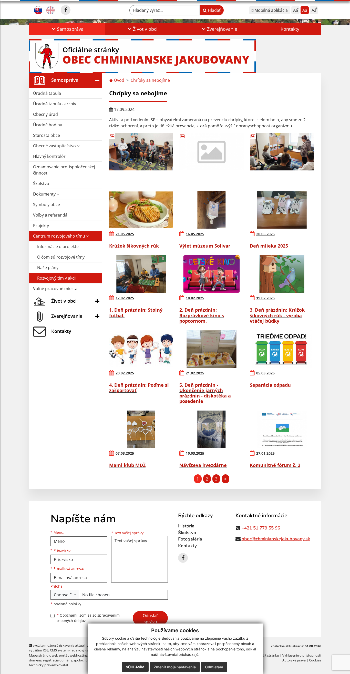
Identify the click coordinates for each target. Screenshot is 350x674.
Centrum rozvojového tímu (59, 236)
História (186, 526)
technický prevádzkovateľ (48, 665)
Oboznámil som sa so (88, 618)
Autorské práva (294, 660)
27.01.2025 (265, 453)
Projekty (41, 225)
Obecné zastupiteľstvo (55, 146)
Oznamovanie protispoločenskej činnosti (64, 170)
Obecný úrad (45, 114)
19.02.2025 (265, 297)
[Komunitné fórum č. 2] (282, 429)
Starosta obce (46, 135)
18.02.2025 (195, 297)
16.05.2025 (195, 233)
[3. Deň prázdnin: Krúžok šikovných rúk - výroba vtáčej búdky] (282, 274)
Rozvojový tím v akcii (56, 278)
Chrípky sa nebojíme (150, 80)
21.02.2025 (195, 373)
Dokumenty (45, 194)
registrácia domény (57, 660)
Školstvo (41, 183)
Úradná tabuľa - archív (54, 104)
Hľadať (214, 10)
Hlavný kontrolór (49, 156)
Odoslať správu (150, 619)
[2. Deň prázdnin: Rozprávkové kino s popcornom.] (211, 274)
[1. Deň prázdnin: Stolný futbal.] (141, 274)
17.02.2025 (125, 297)
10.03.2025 (195, 453)
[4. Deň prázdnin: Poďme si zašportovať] (141, 349)
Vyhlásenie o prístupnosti (301, 655)
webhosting (79, 655)
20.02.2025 (125, 373)
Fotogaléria (190, 539)
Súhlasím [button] (135, 667)
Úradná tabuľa (47, 93)
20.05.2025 (265, 233)
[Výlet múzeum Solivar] (211, 210)
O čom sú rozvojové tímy (61, 257)
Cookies (315, 660)
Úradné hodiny (47, 125)
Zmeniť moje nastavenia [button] (175, 667)
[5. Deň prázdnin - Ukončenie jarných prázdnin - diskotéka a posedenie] (211, 349)
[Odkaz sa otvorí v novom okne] (65, 10)
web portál (60, 655)
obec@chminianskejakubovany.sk (276, 539)
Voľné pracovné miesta (55, 288)
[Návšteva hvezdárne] (211, 429)
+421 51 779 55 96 (261, 528)
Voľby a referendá (50, 215)
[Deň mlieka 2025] (282, 210)
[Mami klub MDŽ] (141, 429)
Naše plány (47, 267)
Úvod (118, 80)
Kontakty (290, 29)
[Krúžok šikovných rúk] (141, 210)
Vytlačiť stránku (267, 655)
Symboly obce (46, 204)
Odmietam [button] (214, 667)
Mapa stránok (39, 655)
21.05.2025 (125, 233)
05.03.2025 (265, 373)
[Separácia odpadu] (282, 349)
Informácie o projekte (58, 246)
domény (35, 660)
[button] (67, 29)
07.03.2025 (125, 453)
